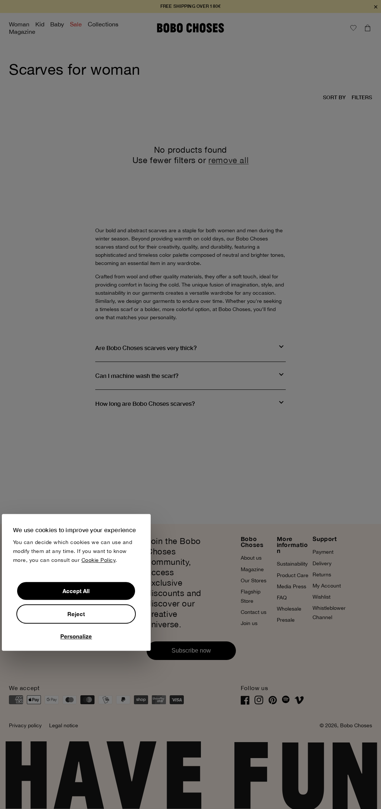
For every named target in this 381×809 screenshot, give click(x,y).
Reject (76, 614)
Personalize (76, 636)
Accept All (76, 591)
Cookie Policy (98, 560)
